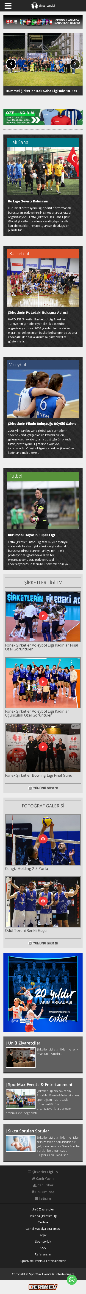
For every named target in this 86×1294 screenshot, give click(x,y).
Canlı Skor (44, 1185)
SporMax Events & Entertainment (43, 1261)
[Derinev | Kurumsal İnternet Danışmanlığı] (43, 1286)
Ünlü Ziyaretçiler (43, 1209)
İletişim (44, 1198)
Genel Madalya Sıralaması (43, 1229)
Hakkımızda (44, 1192)
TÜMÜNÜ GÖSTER (45, 788)
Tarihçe (43, 1222)
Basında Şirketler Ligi (43, 1216)
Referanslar (43, 1254)
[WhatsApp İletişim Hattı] (72, 1280)
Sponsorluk (43, 1242)
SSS (43, 1248)
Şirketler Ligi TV (44, 1172)
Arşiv (43, 1235)
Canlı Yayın (44, 1178)
